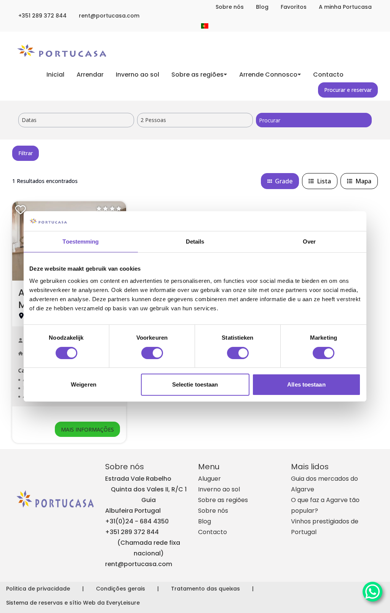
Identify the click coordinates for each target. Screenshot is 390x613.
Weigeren (83, 384)
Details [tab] (195, 241)
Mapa (363, 181)
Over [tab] (309, 241)
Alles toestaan (306, 384)
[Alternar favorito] (20, 209)
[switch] (152, 353)
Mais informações (87, 429)
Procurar (269, 120)
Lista (324, 181)
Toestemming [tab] (80, 241)
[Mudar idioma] (204, 26)
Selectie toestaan (195, 384)
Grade (283, 181)
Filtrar (25, 153)
